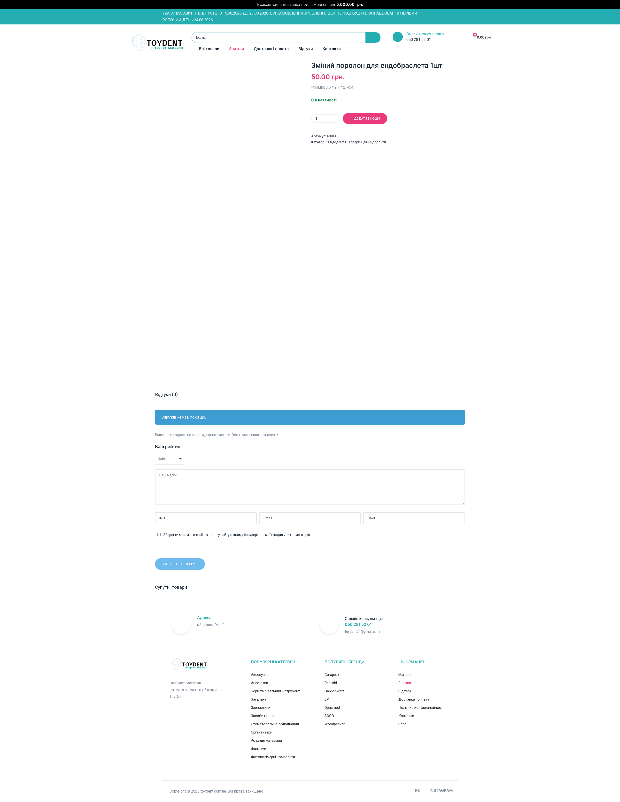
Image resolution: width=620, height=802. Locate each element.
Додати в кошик (367, 118)
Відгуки (305, 48)
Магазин (405, 674)
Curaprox (332, 674)
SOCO (329, 716)
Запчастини (260, 707)
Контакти (332, 48)
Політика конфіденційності (420, 707)
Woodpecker (335, 724)
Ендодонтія (337, 142)
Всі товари (209, 48)
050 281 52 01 (358, 624)
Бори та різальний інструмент (275, 691)
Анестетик (259, 683)
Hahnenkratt (334, 691)
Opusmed (332, 707)
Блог (402, 724)
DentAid (331, 683)
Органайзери (261, 732)
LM (327, 699)
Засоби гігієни (262, 716)
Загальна (258, 699)
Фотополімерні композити (273, 757)
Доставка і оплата (271, 48)
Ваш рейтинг (168, 446)
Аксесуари (260, 674)
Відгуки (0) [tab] (166, 394)
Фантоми (258, 749)
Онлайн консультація (425, 34)
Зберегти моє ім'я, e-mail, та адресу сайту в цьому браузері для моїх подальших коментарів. (237, 535)
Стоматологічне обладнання (275, 724)
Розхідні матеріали (266, 740)
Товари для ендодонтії (367, 142)
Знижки (236, 48)
